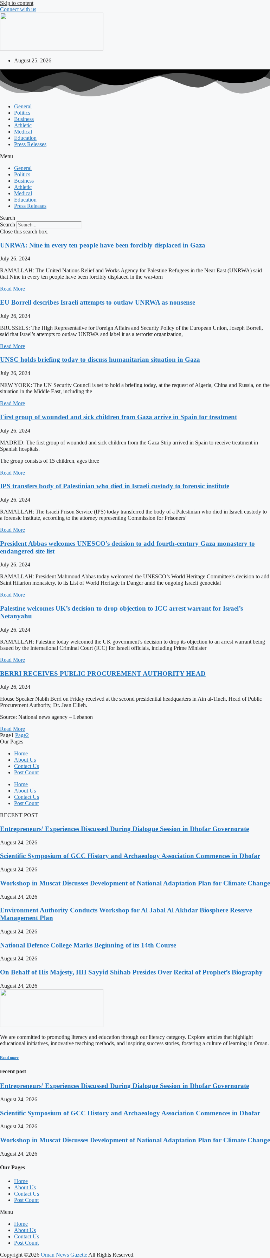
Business (24, 119)
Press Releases (30, 144)
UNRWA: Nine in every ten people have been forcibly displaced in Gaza (102, 245)
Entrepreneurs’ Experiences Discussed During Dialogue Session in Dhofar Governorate (124, 828)
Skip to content (16, 3)
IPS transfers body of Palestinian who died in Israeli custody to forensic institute (114, 486)
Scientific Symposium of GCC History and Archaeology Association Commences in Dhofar (130, 855)
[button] (135, 156)
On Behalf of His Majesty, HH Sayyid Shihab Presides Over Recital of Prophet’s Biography (131, 972)
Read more (9, 1057)
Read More (12, 289)
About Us (25, 760)
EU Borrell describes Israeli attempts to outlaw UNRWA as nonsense (97, 302)
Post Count (26, 772)
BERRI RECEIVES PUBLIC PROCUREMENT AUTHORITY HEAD (103, 673)
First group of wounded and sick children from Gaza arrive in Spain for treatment (118, 417)
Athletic (23, 125)
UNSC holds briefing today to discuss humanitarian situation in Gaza (100, 359)
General (23, 106)
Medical (23, 132)
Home (21, 753)
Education (25, 138)
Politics (22, 113)
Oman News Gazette (64, 1255)
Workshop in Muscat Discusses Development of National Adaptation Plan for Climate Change (135, 883)
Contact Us (26, 766)
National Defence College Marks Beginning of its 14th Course (88, 945)
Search (7, 224)
